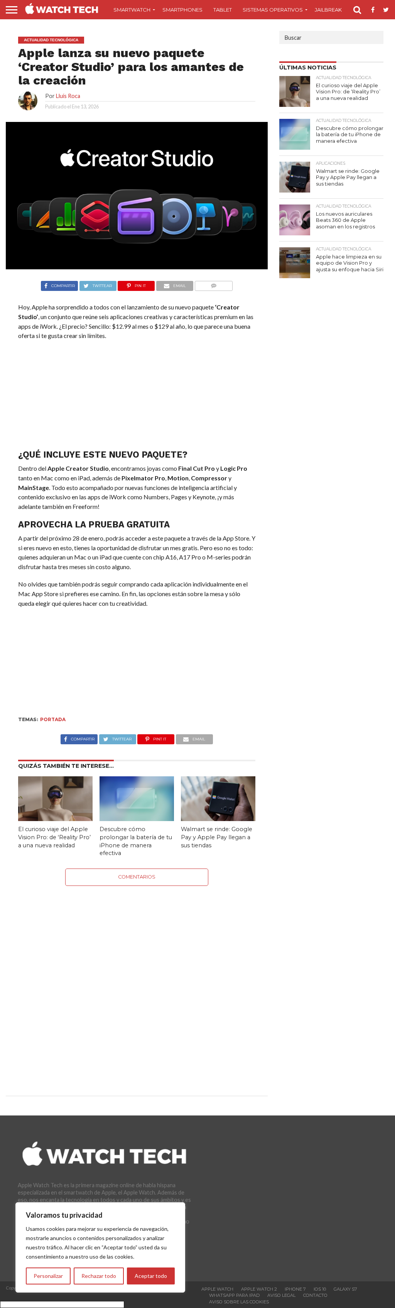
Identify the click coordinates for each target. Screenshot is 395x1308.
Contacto (315, 1295)
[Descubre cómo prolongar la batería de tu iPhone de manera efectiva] (137, 818)
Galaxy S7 (345, 1289)
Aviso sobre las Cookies (239, 1302)
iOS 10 (320, 1289)
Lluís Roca (68, 96)
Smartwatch (131, 10)
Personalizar (48, 1276)
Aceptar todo (151, 1276)
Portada (53, 719)
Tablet (222, 10)
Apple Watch (217, 1289)
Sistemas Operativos (273, 10)
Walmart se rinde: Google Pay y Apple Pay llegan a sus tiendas (216, 837)
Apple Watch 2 (259, 1289)
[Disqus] (137, 982)
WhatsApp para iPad (234, 1295)
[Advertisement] (136, 396)
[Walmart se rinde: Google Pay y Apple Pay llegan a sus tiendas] (218, 818)
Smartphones (182, 10)
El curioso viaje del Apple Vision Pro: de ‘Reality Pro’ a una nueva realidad (54, 837)
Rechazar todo (98, 1276)
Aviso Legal (281, 1295)
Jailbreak (328, 10)
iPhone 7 (295, 1289)
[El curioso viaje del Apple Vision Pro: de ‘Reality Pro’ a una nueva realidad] (55, 818)
